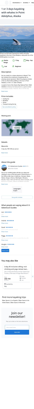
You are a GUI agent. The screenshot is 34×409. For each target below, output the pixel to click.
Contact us (20, 390)
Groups (18, 21)
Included (23, 21)
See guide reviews (17, 220)
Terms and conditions (23, 397)
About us (3, 386)
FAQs (18, 394)
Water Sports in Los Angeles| (10, 330)
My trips (19, 386)
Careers (3, 398)
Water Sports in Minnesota (18, 332)
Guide (29, 21)
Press (3, 394)
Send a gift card (5, 402)
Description (11, 21)
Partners (3, 390)
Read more (4, 106)
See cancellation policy (9, 122)
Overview (3, 21)
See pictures (28, 49)
